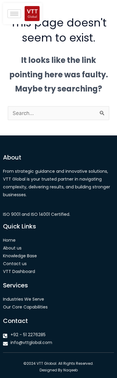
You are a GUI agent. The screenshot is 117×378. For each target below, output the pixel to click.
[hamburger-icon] (14, 13)
